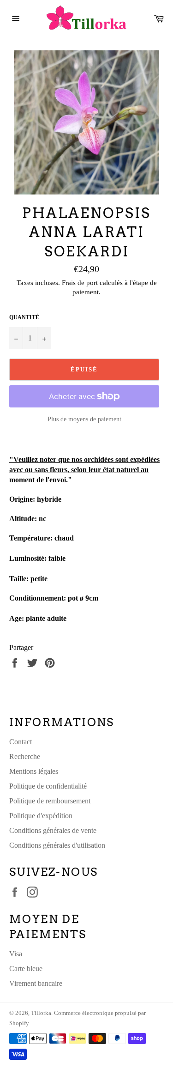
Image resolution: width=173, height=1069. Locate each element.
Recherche (24, 756)
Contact (20, 742)
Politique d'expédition (40, 816)
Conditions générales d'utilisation (57, 845)
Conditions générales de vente (52, 830)
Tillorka (41, 1013)
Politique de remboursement (49, 801)
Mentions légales (33, 771)
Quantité (24, 317)
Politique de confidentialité (48, 786)
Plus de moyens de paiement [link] (84, 419)
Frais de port (80, 282)
